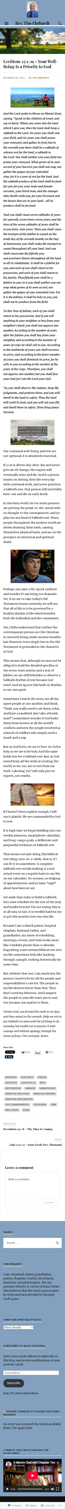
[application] (32, 1475)
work (26, 1110)
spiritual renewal (45, 1094)
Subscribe (13, 1383)
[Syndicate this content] (4, 1411)
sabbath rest (48, 1088)
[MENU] (6, 23)
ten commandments (17, 1104)
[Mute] (52, 1489)
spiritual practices (17, 1094)
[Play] (7, 1489)
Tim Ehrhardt (41, 78)
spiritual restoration (19, 1099)
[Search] (57, 23)
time (53, 1104)
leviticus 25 (28, 1083)
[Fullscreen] (57, 1489)
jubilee (42, 1077)
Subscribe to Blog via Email (24, 1345)
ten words (40, 1104)
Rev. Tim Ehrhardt (32, 23)
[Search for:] (32, 1243)
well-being (12, 1110)
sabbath (30, 1088)
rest (43, 1083)
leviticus (11, 1083)
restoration (13, 1088)
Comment (49, 1202)
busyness (11, 1077)
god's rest (27, 1077)
